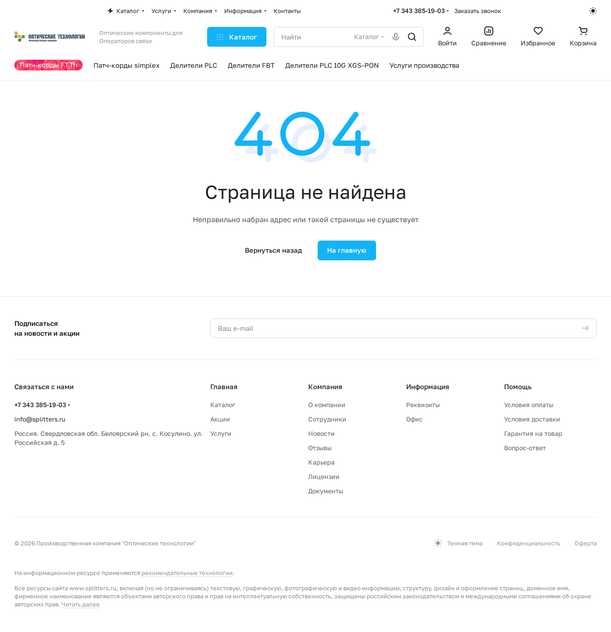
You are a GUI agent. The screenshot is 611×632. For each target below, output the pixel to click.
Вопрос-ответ (525, 448)
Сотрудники (327, 419)
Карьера (321, 462)
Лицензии (324, 476)
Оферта (586, 543)
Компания (325, 386)
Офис (414, 419)
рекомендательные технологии (187, 572)
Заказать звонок (477, 10)
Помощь (517, 386)
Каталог (222, 404)
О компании (326, 404)
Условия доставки (532, 419)
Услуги (220, 433)
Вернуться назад (273, 250)
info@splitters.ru (39, 419)
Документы (325, 491)
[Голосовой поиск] (395, 36)
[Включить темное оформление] (593, 10)
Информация (427, 386)
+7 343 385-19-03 (419, 10)
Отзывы (320, 448)
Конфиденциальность (528, 543)
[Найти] (412, 37)
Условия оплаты (528, 404)
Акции (220, 419)
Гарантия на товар (533, 433)
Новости (321, 433)
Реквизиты (423, 404)
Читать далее (81, 604)
